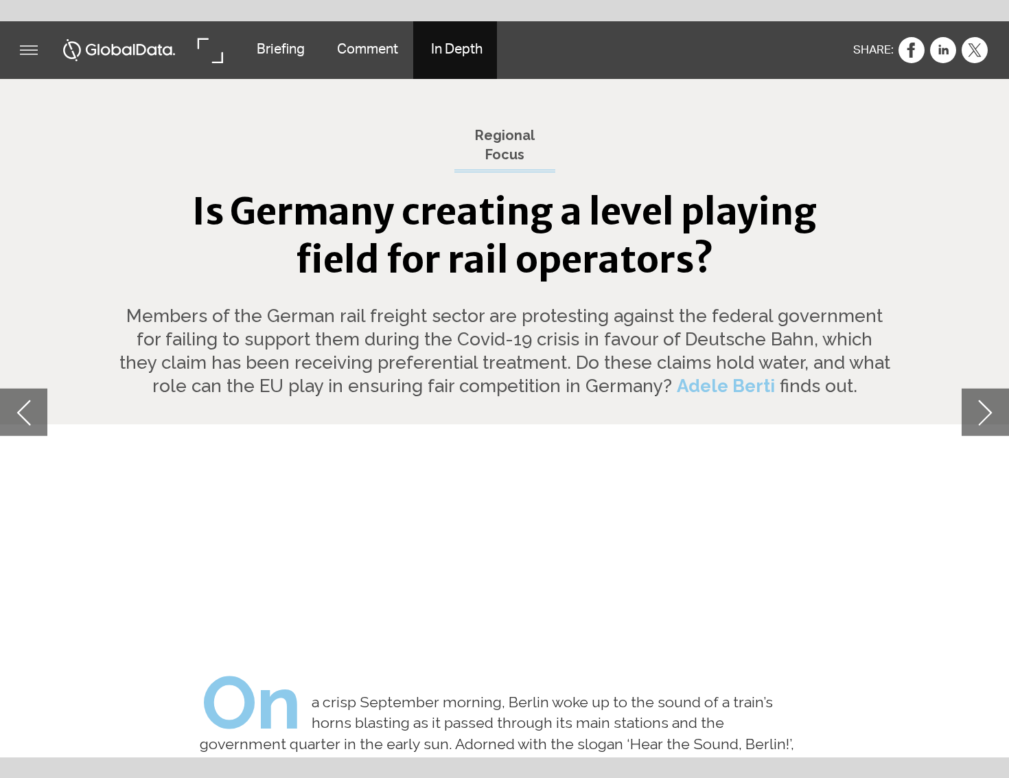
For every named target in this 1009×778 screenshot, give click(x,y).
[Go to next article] (985, 412)
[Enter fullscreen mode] (209, 50)
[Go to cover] (119, 50)
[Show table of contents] (29, 50)
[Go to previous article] (23, 412)
